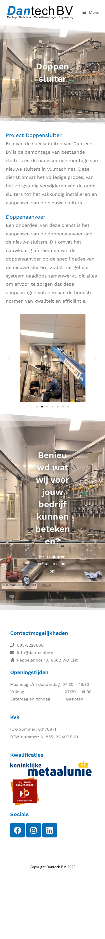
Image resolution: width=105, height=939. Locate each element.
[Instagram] (33, 830)
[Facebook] (17, 830)
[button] (9, 358)
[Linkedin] (49, 830)
